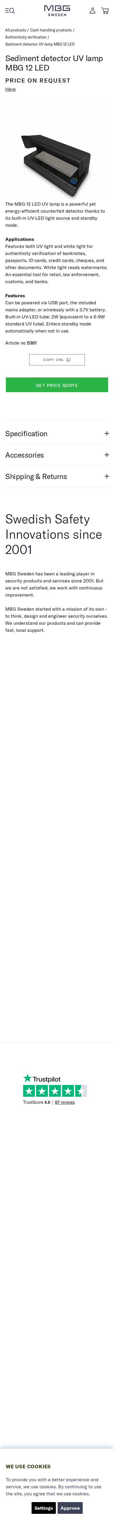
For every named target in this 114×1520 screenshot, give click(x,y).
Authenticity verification (26, 37)
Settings (43, 1508)
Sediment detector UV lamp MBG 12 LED (40, 44)
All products (15, 30)
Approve (70, 1508)
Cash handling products (51, 30)
